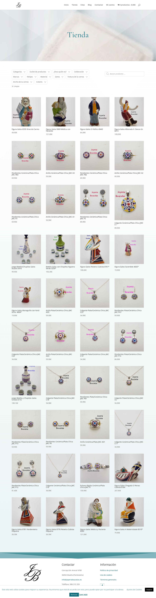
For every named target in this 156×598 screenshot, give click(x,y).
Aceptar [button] (149, 589)
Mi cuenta (110, 5)
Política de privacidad (109, 570)
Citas (83, 5)
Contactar (99, 5)
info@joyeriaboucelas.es (72, 579)
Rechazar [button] (74, 594)
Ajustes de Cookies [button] (134, 589)
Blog (90, 5)
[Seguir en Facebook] (102, 585)
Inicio (66, 5)
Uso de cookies (106, 575)
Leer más (83, 594)
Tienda (74, 5)
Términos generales (108, 579)
